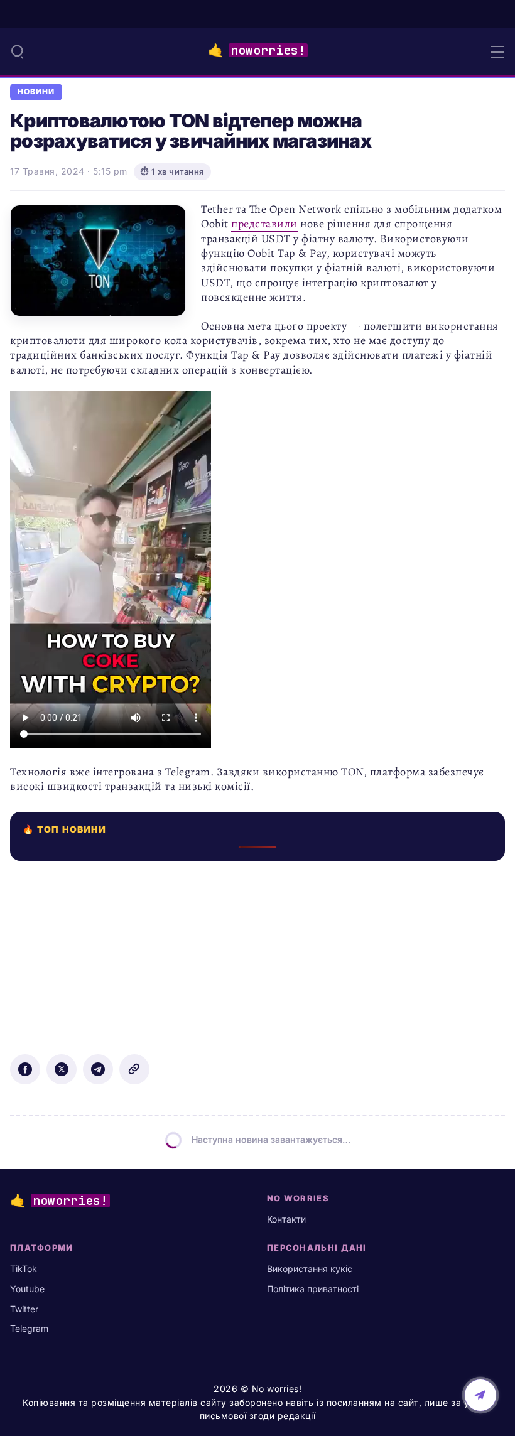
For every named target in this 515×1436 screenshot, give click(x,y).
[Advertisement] (257, 949)
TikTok (23, 1268)
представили (264, 223)
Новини (36, 91)
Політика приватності (313, 1288)
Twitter (24, 1309)
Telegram (29, 1328)
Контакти (286, 1219)
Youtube (27, 1288)
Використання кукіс (309, 1268)
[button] (17, 51)
